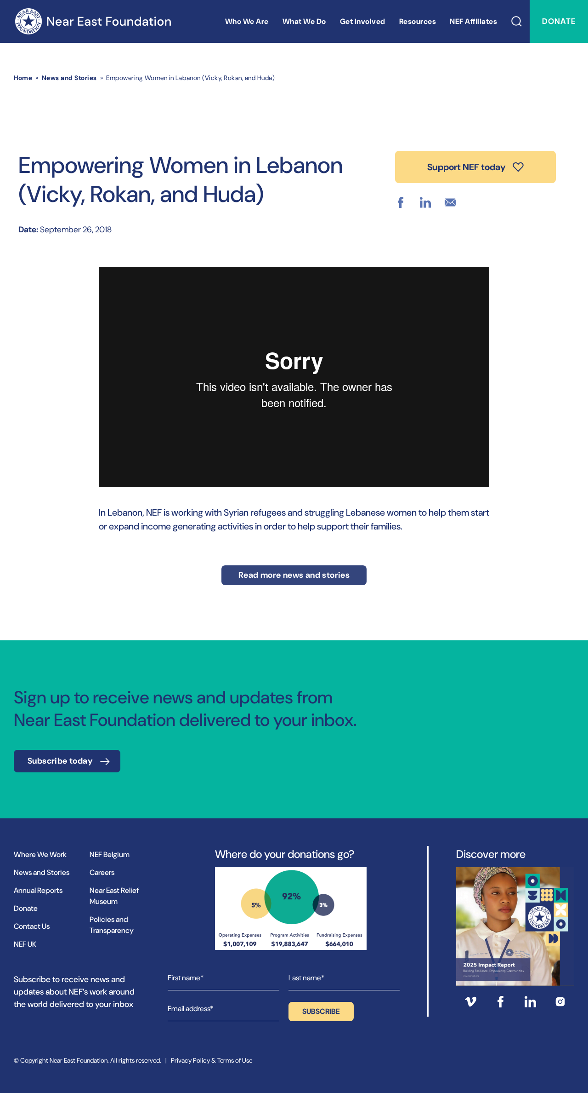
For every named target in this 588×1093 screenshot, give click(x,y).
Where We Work (40, 854)
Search (517, 21)
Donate (559, 21)
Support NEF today (466, 167)
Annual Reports (38, 890)
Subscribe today (60, 760)
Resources (417, 21)
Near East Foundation (93, 21)
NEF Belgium (110, 854)
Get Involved (362, 21)
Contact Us (32, 926)
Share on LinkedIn (425, 202)
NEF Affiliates (473, 21)
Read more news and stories (294, 575)
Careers (102, 872)
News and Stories (69, 78)
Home (23, 78)
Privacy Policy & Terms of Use (211, 1060)
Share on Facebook (400, 202)
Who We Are (247, 21)
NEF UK (25, 944)
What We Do (304, 21)
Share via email (450, 202)
